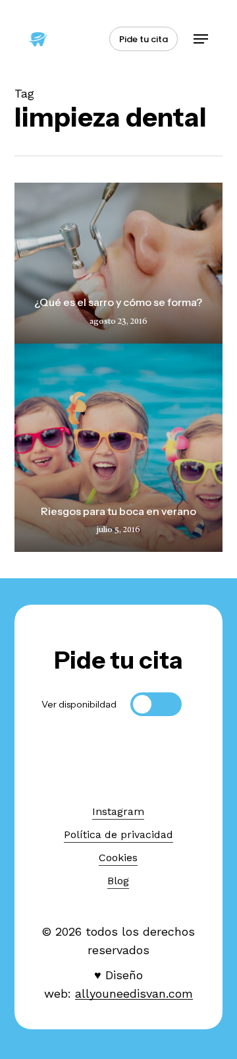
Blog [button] (118, 880)
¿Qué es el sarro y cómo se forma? (118, 302)
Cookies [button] (118, 857)
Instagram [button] (118, 811)
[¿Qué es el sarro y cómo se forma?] (118, 263)
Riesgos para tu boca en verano (118, 511)
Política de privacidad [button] (118, 834)
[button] (201, 38)
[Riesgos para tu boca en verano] (118, 448)
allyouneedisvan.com (134, 993)
